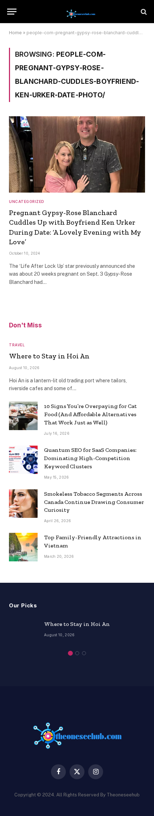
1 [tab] (70, 653)
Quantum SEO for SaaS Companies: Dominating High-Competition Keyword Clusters (90, 458)
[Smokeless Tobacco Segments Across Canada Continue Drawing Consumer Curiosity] (23, 503)
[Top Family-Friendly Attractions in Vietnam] (23, 547)
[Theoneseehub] (80, 11)
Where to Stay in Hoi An (49, 356)
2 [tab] (77, 653)
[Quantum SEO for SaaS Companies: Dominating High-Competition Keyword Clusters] (23, 459)
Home (15, 32)
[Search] (143, 12)
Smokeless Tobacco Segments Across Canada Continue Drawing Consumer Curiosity (94, 502)
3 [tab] (84, 653)
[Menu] (11, 12)
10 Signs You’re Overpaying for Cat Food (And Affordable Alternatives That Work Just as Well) (90, 414)
